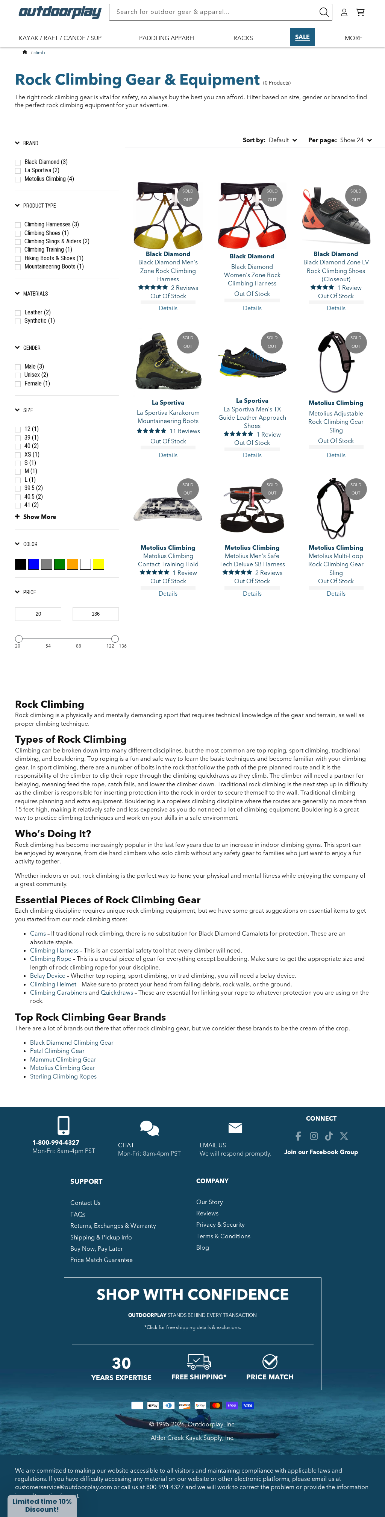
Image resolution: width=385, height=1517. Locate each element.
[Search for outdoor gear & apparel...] (324, 12)
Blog (202, 1248)
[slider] (19, 639)
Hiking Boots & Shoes (53, 258)
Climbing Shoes (46, 233)
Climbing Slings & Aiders (56, 241)
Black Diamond (46, 161)
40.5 (33, 496)
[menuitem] (64, 43)
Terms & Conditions (223, 1236)
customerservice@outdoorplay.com (63, 1487)
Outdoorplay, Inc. (212, 1424)
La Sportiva (41, 170)
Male (34, 366)
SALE (302, 37)
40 (31, 445)
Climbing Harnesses (51, 224)
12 (31, 428)
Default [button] (266, 140)
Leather (37, 312)
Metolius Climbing (49, 178)
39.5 (33, 488)
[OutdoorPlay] (25, 53)
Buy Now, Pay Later (96, 1249)
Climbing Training (48, 249)
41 (31, 504)
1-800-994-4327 (55, 1143)
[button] (360, 12)
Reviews (207, 1213)
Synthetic (39, 320)
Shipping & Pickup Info (101, 1237)
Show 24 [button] (336, 140)
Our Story (209, 1202)
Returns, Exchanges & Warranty (113, 1226)
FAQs (77, 1215)
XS (31, 454)
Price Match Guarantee (101, 1260)
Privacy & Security (220, 1225)
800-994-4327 (165, 1487)
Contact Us (85, 1203)
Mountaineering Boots (54, 266)
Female (37, 383)
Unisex (36, 374)
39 (31, 437)
